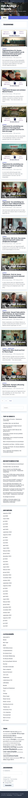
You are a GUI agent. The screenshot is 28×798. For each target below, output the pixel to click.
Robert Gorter (6, 699)
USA (4, 752)
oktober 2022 (6, 580)
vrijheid (11, 757)
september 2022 (7, 583)
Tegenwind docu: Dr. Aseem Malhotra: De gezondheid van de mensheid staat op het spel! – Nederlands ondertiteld (13, 53)
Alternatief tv (6, 637)
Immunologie (15, 741)
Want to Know (6, 717)
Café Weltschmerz (8, 648)
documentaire (7, 737)
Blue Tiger (5, 642)
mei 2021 (5, 626)
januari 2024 (6, 553)
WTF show (6, 720)
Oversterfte (19, 747)
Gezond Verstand (7, 672)
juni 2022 (5, 591)
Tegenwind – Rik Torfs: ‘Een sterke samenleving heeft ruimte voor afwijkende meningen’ (13, 239)
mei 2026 (5, 516)
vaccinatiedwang (20, 752)
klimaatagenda (6, 744)
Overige (4, 48)
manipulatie (12, 744)
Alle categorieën (8, 781)
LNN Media (6, 682)
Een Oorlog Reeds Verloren (10, 661)
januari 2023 (6, 572)
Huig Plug (10, 741)
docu (14, 736)
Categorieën (8, 782)
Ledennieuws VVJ (7, 680)
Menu (4, 17)
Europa (13, 739)
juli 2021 (5, 620)
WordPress (9, 795)
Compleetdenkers (7, 650)
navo (19, 745)
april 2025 (5, 529)
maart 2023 (6, 567)
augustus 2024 (7, 534)
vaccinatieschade (10, 756)
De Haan (21, 733)
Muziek (5, 685)
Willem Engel (6, 759)
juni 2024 (5, 540)
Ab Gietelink (6, 731)
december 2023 (7, 556)
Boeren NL (20, 731)
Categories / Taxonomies (10, 779)
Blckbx (5, 639)
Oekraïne (6, 747)
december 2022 (7, 575)
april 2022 (5, 596)
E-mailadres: (6, 770)
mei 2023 (5, 561)
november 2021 (7, 609)
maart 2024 (6, 548)
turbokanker (20, 749)
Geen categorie (7, 669)
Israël (19, 741)
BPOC (4, 645)
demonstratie (7, 736)
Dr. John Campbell (17, 737)
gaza (17, 739)
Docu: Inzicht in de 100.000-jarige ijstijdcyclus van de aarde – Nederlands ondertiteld (13, 471)
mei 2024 (5, 542)
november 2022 (7, 577)
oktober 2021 (6, 612)
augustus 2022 (7, 585)
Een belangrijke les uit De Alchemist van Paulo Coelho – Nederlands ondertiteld (13, 493)
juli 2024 (5, 537)
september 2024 (7, 532)
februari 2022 (6, 601)
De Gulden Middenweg (9, 656)
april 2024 (5, 545)
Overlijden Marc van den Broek (11, 466)
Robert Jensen (7, 701)
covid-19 (15, 733)
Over (4, 690)
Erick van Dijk (6, 739)
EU (10, 739)
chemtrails (5, 733)
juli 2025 (5, 521)
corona (9, 733)
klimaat (18, 743)
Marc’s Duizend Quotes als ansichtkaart (13, 464)
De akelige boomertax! (9, 496)
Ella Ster (5, 664)
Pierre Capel (11, 348)
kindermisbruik (14, 743)
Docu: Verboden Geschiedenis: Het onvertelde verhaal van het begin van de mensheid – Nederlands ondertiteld (13, 485)
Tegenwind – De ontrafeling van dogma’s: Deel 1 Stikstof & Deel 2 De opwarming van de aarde (13, 203)
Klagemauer (6, 677)
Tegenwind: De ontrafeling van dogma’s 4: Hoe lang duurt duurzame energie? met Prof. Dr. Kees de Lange (13, 128)
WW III (12, 759)
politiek (6, 749)
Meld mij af (7, 777)
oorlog (13, 747)
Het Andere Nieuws (8, 7)
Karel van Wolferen (6, 743)
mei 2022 (5, 593)
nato (16, 744)
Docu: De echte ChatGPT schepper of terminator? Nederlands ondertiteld (13, 480)
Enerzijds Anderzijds (8, 666)
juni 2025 (5, 524)
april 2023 (5, 564)
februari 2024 (6, 551)
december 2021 (7, 607)
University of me (7, 709)
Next (10, 400)
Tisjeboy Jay (6, 707)
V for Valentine (7, 712)
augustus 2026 (7, 513)
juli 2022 (5, 588)
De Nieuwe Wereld (8, 658)
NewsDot (19, 795)
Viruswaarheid (7, 715)
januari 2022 (6, 604)
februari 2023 (6, 569)
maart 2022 (6, 599)
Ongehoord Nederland (9, 688)
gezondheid (6, 741)
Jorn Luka (5, 674)
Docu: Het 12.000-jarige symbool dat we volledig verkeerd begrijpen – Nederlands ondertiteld (13, 476)
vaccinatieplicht (6, 753)
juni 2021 (5, 623)
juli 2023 (5, 559)
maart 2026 (6, 518)
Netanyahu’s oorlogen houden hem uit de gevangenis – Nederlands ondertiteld (13, 489)
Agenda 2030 (13, 731)
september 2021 (7, 615)
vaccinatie (12, 751)
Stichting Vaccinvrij (8, 704)
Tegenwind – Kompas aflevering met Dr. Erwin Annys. (13, 385)
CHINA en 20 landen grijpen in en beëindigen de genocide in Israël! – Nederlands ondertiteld (12, 501)
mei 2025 (5, 526)
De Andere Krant (7, 653)
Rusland (13, 749)
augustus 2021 (7, 618)
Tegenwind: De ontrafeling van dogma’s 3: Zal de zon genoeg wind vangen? (12, 165)
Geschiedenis (21, 739)
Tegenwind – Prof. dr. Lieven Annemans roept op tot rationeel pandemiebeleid (13, 276)
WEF (21, 758)
